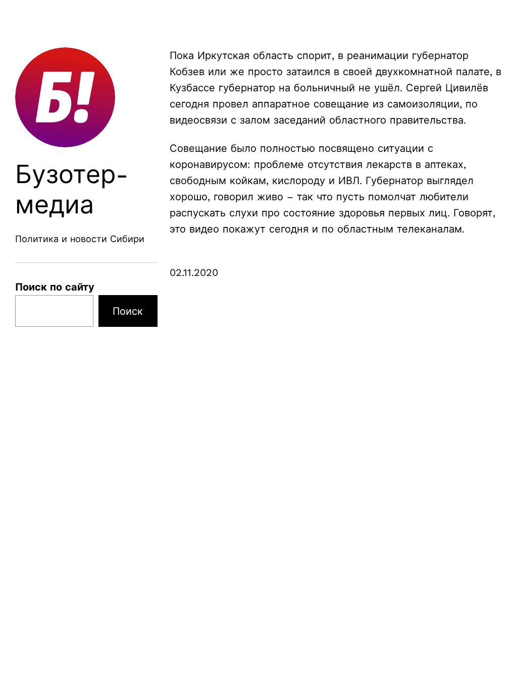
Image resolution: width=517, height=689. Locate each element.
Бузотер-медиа (72, 189)
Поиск (128, 311)
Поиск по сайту (54, 287)
